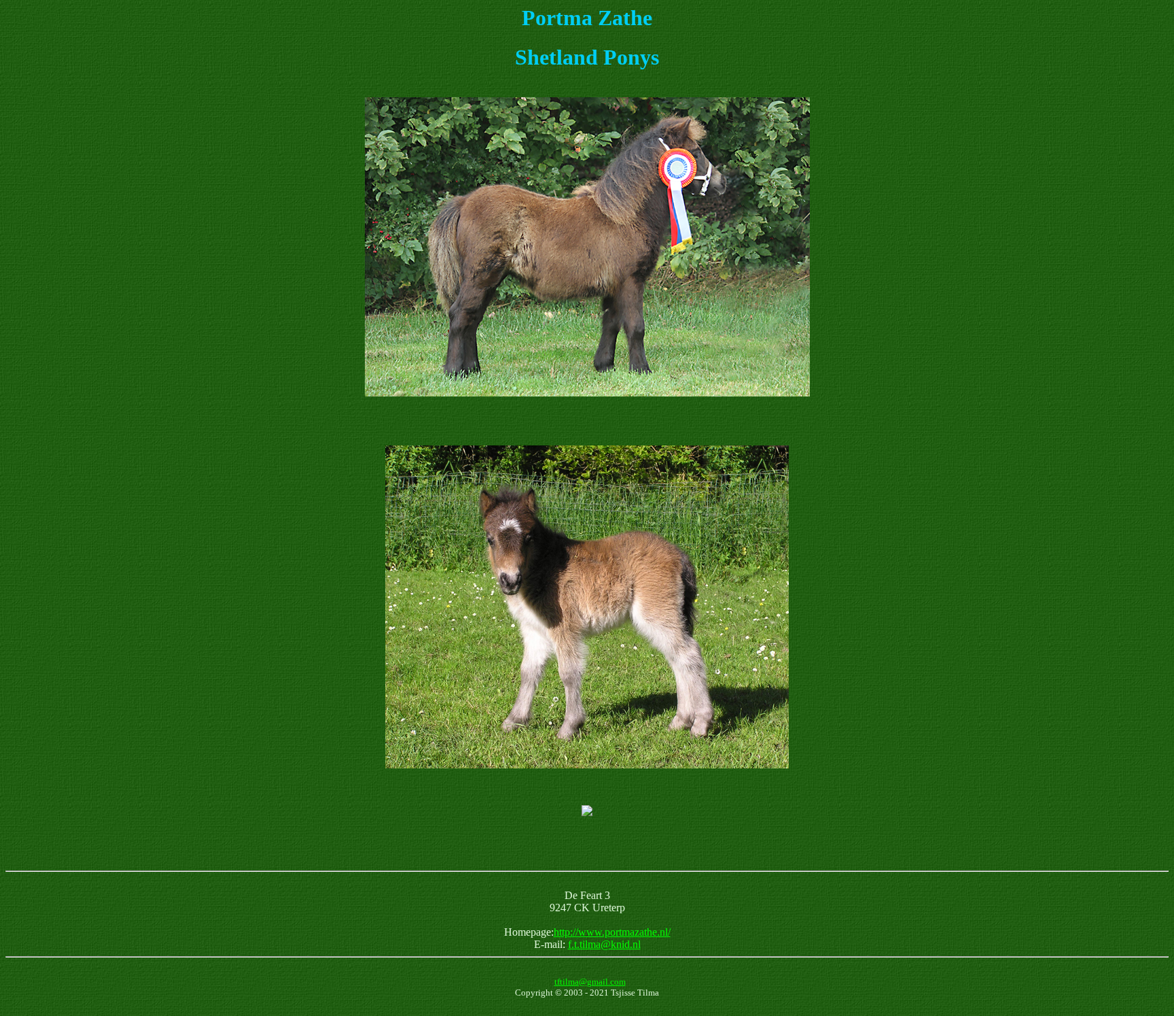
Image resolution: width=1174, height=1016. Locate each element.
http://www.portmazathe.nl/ (612, 932)
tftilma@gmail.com (590, 982)
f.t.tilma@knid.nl (604, 944)
